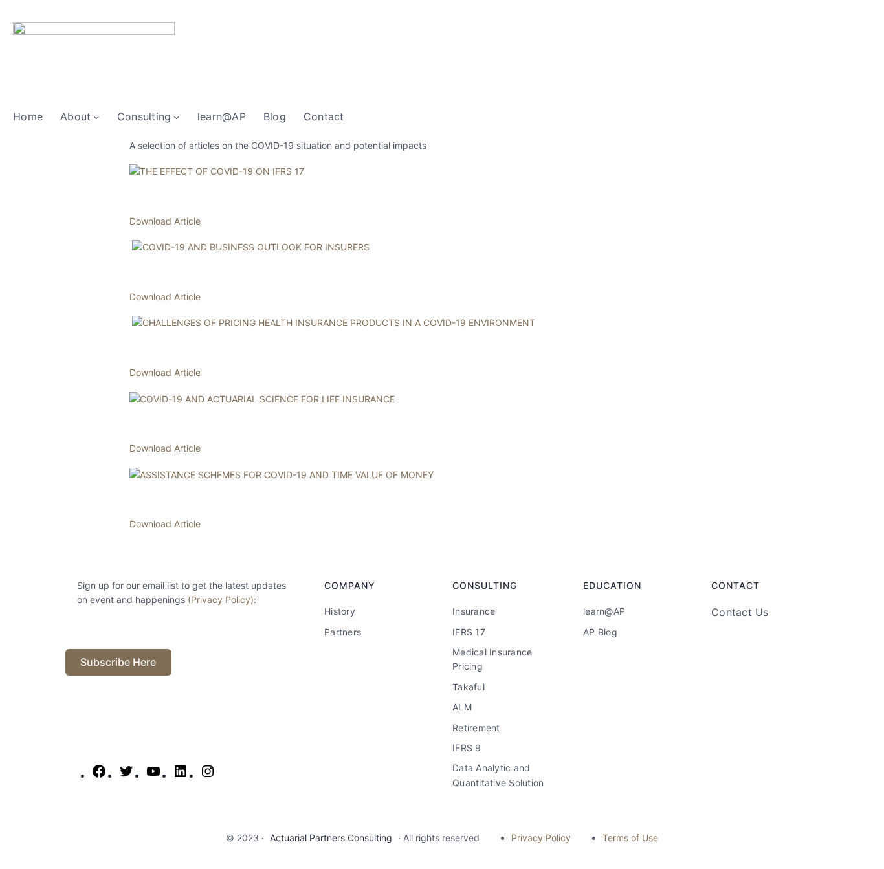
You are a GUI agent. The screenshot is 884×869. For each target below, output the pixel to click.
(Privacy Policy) (221, 599)
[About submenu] (96, 117)
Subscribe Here (118, 661)
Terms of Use (630, 837)
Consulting (144, 116)
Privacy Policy (541, 837)
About (75, 116)
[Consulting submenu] (176, 117)
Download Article (165, 220)
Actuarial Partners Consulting (331, 837)
